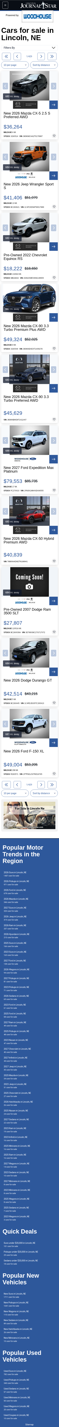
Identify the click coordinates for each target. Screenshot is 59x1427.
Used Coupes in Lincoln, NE (16, 1417)
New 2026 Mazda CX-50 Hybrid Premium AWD (29, 540)
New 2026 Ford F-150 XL (24, 751)
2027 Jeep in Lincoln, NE (15, 1068)
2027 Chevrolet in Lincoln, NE (17, 1050)
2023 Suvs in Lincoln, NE (15, 953)
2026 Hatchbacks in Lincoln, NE (18, 1103)
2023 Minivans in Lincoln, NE (17, 1191)
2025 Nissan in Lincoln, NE (16, 1112)
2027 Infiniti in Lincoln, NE (16, 1059)
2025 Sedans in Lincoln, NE (16, 1209)
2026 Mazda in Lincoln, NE (16, 900)
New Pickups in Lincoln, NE (16, 1304)
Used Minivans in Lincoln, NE (17, 1399)
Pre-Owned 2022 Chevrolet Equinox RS (25, 257)
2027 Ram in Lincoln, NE (15, 1024)
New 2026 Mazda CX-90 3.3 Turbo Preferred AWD (26, 398)
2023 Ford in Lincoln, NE (15, 1006)
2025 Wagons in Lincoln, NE (16, 1200)
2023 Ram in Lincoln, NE (15, 1130)
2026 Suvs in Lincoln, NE (15, 874)
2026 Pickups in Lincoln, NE (16, 883)
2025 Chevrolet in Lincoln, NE (17, 1094)
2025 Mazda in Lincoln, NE (16, 1077)
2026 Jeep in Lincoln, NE (15, 918)
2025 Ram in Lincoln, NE (15, 1156)
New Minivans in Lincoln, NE (17, 1339)
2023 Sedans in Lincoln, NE (16, 1174)
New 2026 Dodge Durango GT (28, 680)
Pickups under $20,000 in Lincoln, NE (21, 1253)
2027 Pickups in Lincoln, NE (16, 980)
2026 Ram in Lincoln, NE (15, 927)
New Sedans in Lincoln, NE (16, 1322)
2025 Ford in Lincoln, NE (15, 1015)
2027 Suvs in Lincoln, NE (15, 909)
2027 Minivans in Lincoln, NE (17, 1183)
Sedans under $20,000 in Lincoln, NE (21, 1262)
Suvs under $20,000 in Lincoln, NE (19, 1244)
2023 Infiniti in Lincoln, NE (16, 1139)
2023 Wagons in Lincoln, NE (16, 1218)
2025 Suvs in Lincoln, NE (15, 944)
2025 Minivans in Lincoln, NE (17, 1147)
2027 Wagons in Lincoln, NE (16, 1165)
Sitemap (29, 1424)
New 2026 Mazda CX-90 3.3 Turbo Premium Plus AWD (26, 327)
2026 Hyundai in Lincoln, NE (16, 936)
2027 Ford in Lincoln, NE (15, 962)
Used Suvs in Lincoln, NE (15, 1372)
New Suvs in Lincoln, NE (15, 1295)
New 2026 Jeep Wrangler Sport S (29, 186)
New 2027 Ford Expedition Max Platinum (29, 469)
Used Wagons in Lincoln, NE (16, 1408)
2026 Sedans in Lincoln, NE (16, 997)
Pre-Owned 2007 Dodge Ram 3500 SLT (27, 611)
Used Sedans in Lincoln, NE (16, 1390)
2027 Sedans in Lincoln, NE (16, 1121)
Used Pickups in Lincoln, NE (16, 1381)
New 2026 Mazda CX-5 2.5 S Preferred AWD (27, 115)
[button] (5, 86)
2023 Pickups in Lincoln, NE (16, 989)
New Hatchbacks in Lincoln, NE (18, 1330)
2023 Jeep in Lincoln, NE (15, 1086)
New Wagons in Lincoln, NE (16, 1313)
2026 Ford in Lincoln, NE (15, 891)
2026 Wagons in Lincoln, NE (16, 971)
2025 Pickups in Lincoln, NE (16, 1033)
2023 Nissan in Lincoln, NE (16, 1041)
